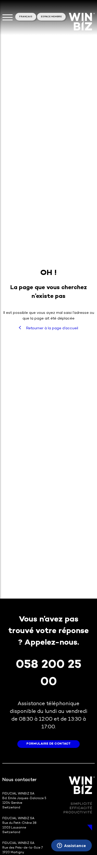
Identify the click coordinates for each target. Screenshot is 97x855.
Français (25, 16)
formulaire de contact (48, 744)
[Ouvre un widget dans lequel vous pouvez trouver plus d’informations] (71, 846)
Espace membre (51, 16)
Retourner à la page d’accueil (51, 328)
